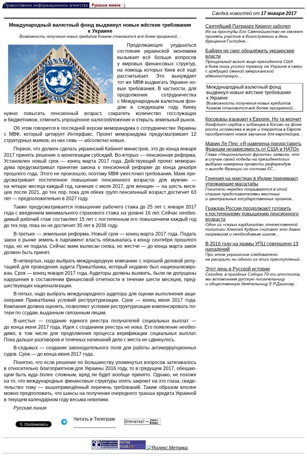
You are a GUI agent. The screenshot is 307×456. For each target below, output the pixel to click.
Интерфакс (79, 134)
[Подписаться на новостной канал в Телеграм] (94, 425)
